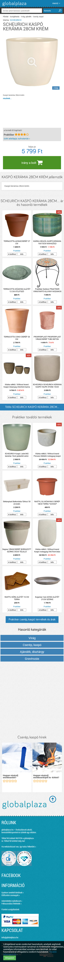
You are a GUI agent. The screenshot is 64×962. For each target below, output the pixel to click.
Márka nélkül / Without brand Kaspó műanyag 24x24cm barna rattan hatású (17, 385)
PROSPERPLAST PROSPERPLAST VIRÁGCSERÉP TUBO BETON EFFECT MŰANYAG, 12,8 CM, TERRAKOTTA (47, 337)
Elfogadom (9, 958)
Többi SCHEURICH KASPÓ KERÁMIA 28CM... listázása (32, 408)
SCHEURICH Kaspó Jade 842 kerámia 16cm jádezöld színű (17, 454)
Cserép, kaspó (38, 16)
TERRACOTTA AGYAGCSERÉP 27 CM (17, 242)
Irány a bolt (29, 163)
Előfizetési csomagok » (10, 895)
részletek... (7, 98)
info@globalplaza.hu (9, 937)
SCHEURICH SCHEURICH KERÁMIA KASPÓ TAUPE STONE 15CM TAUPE (47, 385)
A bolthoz (12, 254)
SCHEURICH (15, 20)
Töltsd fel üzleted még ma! (14, 840)
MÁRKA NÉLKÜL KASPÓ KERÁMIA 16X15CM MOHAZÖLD (47, 242)
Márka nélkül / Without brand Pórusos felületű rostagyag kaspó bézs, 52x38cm (47, 454)
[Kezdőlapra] (14, 6)
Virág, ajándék (26, 16)
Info (21, 254)
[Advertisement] (32, 698)
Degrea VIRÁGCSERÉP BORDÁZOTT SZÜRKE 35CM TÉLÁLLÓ (16, 550)
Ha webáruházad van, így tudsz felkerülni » (18, 846)
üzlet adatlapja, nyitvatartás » (17, 138)
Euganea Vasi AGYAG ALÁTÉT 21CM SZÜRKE (47, 598)
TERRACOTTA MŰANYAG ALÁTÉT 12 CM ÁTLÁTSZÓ (16, 290)
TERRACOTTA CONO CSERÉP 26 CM (17, 337)
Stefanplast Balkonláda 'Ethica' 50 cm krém (17, 502)
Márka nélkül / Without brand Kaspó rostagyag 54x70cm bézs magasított (47, 550)
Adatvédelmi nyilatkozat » (11, 900)
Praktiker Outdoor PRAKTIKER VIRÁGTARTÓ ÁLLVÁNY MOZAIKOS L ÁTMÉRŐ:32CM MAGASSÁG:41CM (47, 290)
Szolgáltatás (14, 16)
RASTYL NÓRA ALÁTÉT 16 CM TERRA (17, 598)
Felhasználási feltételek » (11, 903)
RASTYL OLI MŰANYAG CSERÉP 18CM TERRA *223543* (47, 502)
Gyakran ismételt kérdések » (12, 892)
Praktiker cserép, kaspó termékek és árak (32, 619)
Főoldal (5, 16)
